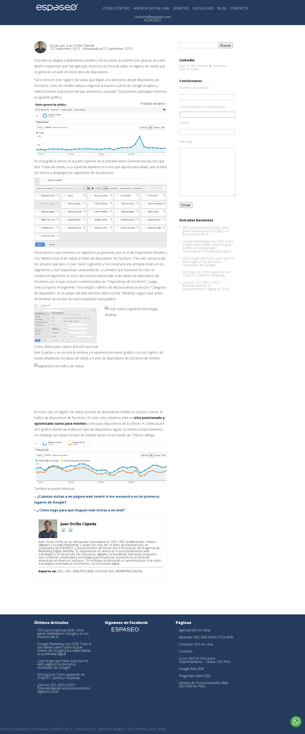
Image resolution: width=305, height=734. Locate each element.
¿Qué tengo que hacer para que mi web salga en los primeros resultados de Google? (208, 261)
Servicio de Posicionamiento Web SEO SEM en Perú (203, 684)
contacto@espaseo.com (152, 16)
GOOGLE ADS (203, 9)
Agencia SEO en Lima (194, 630)
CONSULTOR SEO (116, 9)
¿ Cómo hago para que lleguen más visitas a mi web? (81, 510)
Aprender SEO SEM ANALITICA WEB (206, 637)
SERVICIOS (181, 9)
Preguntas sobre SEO (195, 675)
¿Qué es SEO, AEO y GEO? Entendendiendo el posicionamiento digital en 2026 (206, 285)
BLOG (222, 9)
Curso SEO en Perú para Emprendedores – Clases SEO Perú (205, 660)
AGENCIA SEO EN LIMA (151, 9)
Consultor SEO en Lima (196, 644)
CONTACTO (239, 9)
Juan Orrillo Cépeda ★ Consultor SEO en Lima (203, 67)
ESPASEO (125, 629)
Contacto (186, 651)
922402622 (152, 20)
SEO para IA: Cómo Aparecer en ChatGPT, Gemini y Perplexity (206, 274)
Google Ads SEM (191, 668)
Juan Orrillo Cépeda (80, 45)
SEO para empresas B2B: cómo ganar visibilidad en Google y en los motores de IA (206, 231)
